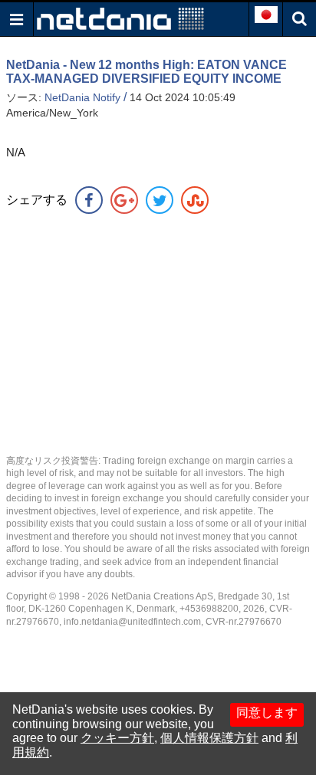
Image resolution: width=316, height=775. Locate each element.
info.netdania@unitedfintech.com (132, 621)
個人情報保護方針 (209, 737)
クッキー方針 (117, 737)
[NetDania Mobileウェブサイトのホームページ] (120, 18)
